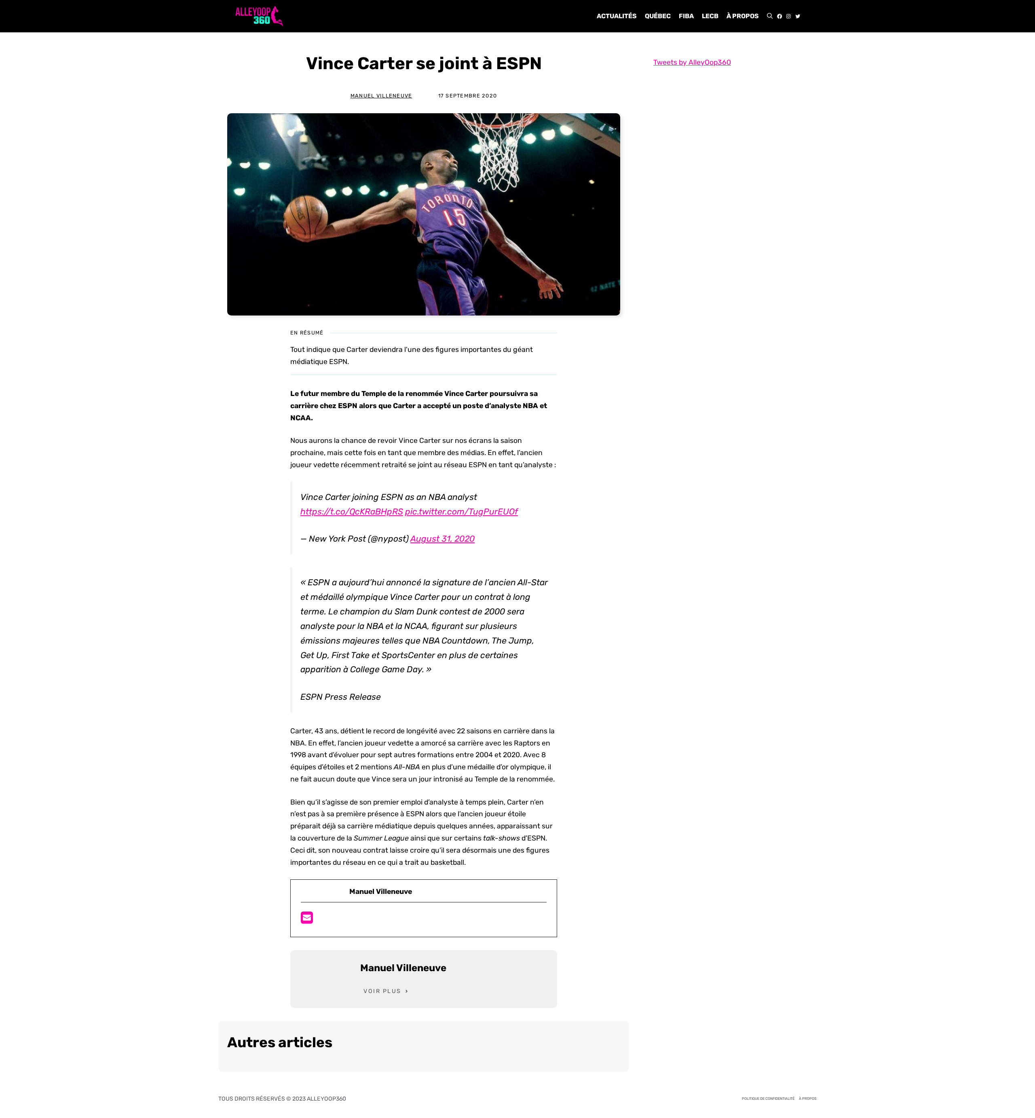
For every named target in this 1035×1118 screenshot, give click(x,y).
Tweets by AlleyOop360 (692, 62)
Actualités (617, 16)
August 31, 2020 (442, 539)
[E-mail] (307, 920)
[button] (770, 16)
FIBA (686, 16)
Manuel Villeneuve (381, 96)
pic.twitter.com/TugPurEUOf (461, 511)
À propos (743, 16)
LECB (710, 16)
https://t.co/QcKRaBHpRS (351, 511)
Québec (658, 16)
